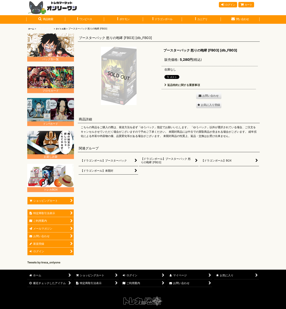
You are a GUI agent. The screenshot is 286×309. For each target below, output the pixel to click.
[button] (45, 19)
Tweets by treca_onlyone (43, 262)
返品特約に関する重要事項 (183, 85)
